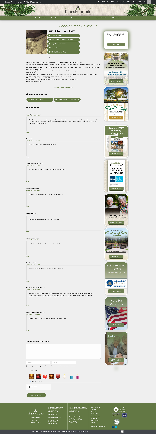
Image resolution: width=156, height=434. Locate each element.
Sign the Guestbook (58, 44)
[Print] (49, 57)
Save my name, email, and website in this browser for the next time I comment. (51, 366)
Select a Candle (34, 370)
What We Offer (95, 414)
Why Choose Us (95, 407)
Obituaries (94, 418)
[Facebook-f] (122, 431)
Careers (93, 422)
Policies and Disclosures (98, 426)
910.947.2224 (53, 413)
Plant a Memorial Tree (58, 52)
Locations (93, 409)
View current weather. (64, 87)
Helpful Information (96, 416)
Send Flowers (56, 48)
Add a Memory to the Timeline (62, 39)
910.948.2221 (53, 421)
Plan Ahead (94, 412)
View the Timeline (37, 99)
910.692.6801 (74, 421)
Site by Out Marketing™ (79, 431)
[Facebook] (149, 2)
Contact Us (94, 424)
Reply (27, 132)
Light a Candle (56, 35)
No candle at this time (37, 381)
